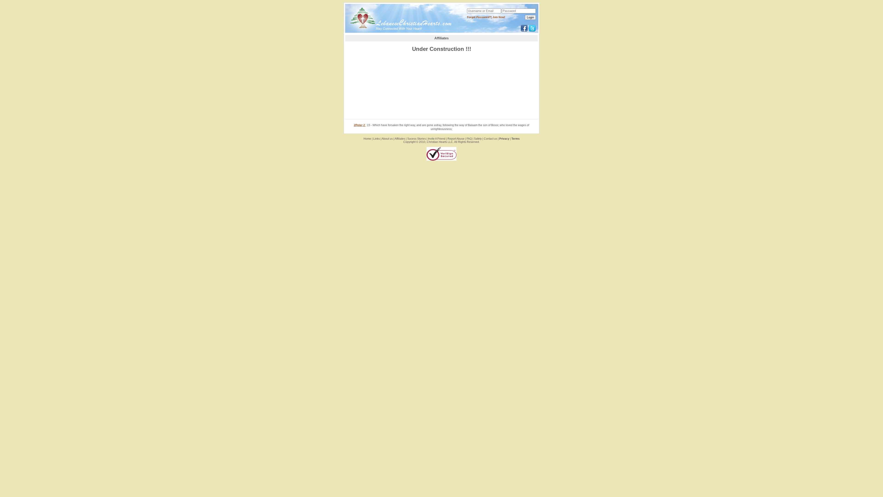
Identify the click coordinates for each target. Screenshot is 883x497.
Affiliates (400, 138)
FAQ (469, 138)
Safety (478, 138)
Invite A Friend (436, 138)
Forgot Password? (479, 17)
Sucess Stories (416, 138)
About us (387, 138)
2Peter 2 (360, 125)
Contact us (490, 138)
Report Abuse (455, 138)
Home (367, 138)
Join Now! (498, 17)
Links (376, 138)
